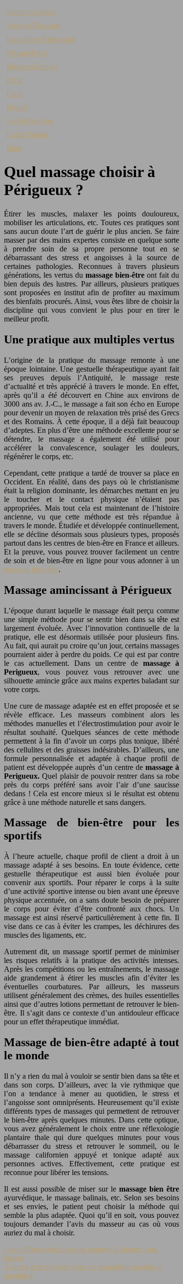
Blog (13, 148)
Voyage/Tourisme (33, 25)
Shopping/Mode (31, 12)
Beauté (17, 107)
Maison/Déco (27, 53)
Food (14, 93)
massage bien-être (31, 569)
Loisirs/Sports (27, 134)
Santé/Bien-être (30, 121)
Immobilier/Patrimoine (40, 39)
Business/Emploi (32, 66)
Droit (14, 80)
